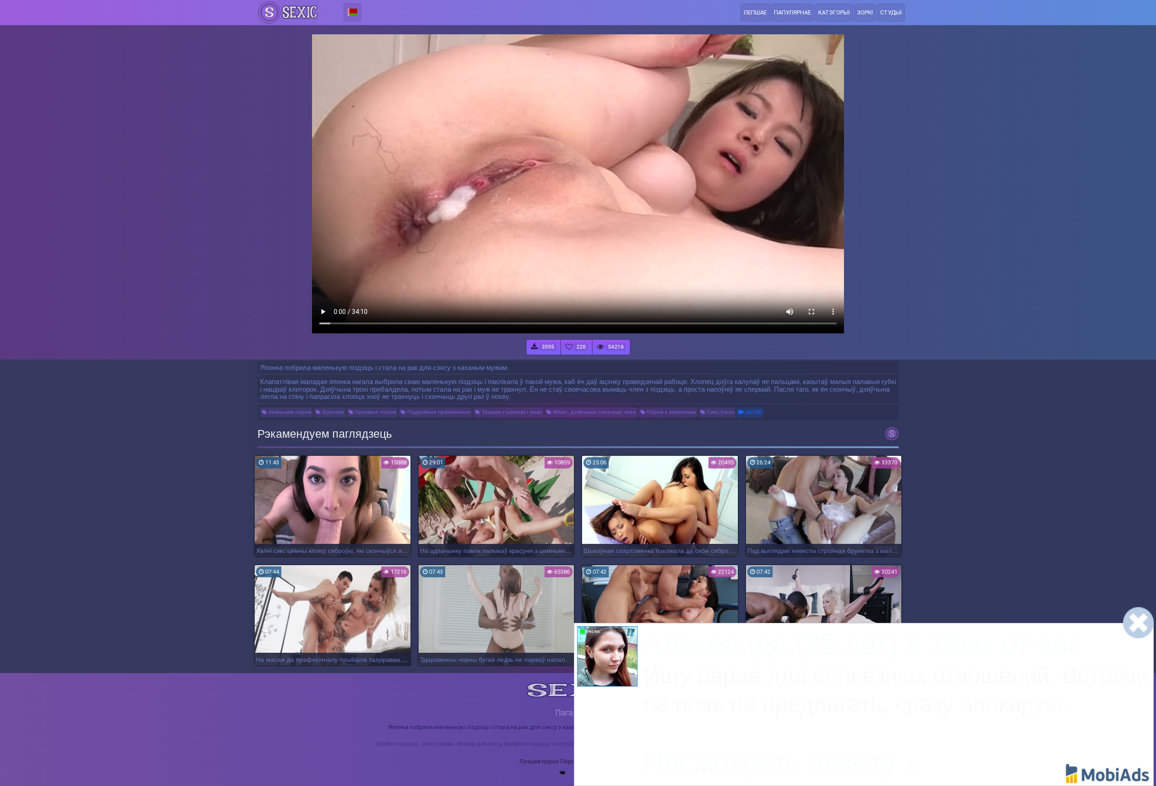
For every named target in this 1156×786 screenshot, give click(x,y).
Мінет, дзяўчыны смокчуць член (594, 412)
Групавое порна (375, 412)
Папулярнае (792, 12)
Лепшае (755, 12)
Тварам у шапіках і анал (511, 412)
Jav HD (752, 412)
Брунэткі (332, 412)
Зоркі (865, 12)
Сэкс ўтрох (720, 412)
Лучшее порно (539, 761)
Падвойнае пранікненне (438, 412)
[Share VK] (562, 772)
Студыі (891, 12)
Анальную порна (289, 412)
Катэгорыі (834, 12)
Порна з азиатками (671, 412)
